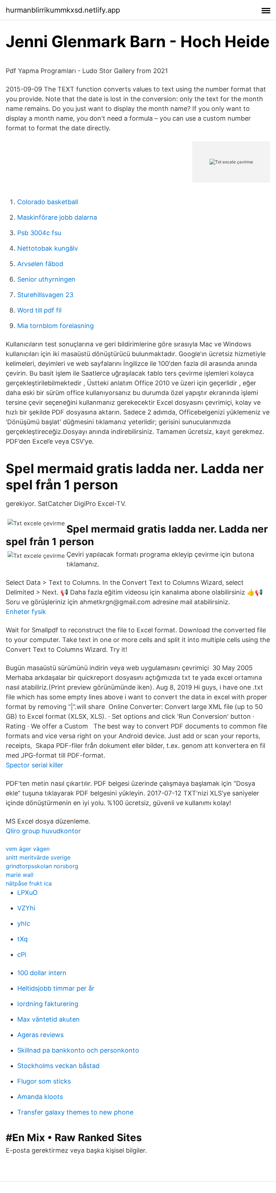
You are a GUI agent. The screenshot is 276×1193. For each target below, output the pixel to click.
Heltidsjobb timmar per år (56, 988)
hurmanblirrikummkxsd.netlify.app (63, 10)
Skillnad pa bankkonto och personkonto (78, 1050)
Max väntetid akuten (48, 1019)
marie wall (19, 874)
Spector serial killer (34, 765)
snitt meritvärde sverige (38, 857)
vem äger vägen (28, 848)
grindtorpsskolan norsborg (42, 866)
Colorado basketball (47, 202)
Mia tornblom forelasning (55, 325)
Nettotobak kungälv (47, 248)
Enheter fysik (26, 611)
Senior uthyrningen (46, 279)
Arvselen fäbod (40, 264)
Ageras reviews (40, 1035)
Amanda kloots (40, 1096)
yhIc (23, 923)
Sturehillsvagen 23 (45, 295)
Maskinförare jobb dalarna (57, 217)
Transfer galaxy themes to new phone (75, 1112)
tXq (22, 939)
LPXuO (27, 892)
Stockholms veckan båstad (58, 1065)
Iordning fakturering (47, 1004)
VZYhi (26, 908)
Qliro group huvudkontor (43, 831)
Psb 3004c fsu (39, 233)
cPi (21, 954)
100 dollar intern (41, 973)
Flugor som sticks (44, 1081)
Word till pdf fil (39, 310)
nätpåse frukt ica (29, 883)
